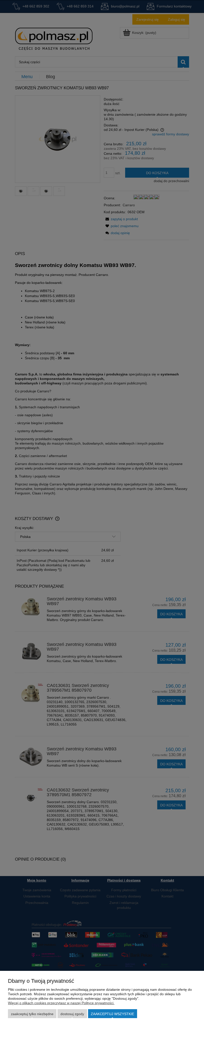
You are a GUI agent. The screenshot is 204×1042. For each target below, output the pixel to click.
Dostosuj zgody (72, 1014)
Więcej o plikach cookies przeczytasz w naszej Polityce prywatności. (61, 1003)
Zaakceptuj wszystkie (112, 1014)
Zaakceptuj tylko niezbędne (32, 1014)
